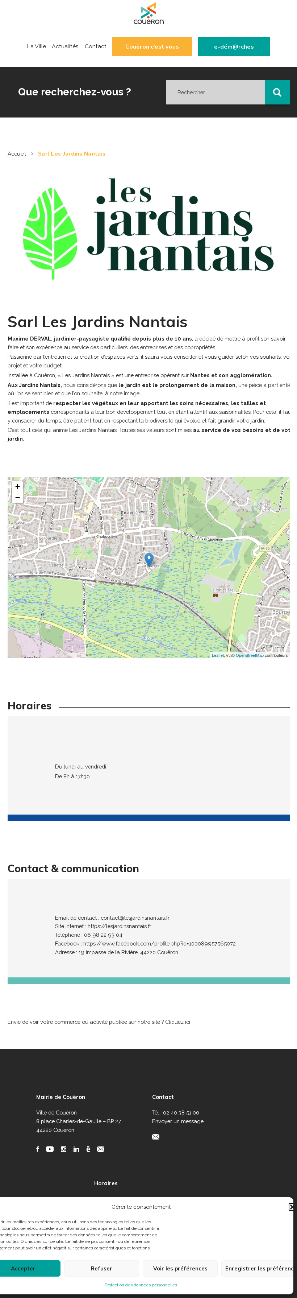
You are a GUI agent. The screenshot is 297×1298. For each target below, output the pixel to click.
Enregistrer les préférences (260, 1268)
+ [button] (17, 486)
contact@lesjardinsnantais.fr (135, 918)
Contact (95, 46)
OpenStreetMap (250, 655)
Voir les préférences (180, 1268)
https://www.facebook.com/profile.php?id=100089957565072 (159, 943)
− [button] (17, 497)
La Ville (36, 46)
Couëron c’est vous (152, 46)
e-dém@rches (234, 46)
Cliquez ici (177, 1022)
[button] (292, 1207)
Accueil (17, 154)
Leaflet (218, 655)
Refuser (101, 1268)
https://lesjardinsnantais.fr (119, 926)
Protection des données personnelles (141, 1284)
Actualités (65, 46)
